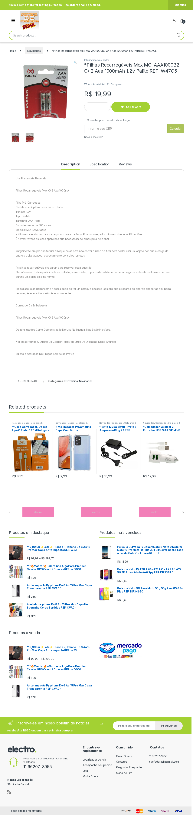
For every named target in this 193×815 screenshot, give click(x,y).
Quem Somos (124, 756)
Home (12, 50)
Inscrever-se (169, 725)
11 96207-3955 (158, 756)
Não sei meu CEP (93, 137)
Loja (85, 770)
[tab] (70, 166)
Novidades (34, 50)
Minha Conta (90, 776)
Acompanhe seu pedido (97, 765)
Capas (71, 423)
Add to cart (133, 107)
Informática (90, 60)
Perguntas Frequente (129, 767)
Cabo (26, 423)
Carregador (117, 423)
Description (70, 164)
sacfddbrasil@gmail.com (164, 761)
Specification (100, 164)
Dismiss (180, 4)
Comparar (117, 84)
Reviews (125, 164)
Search (178, 35)
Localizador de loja (94, 759)
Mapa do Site (124, 773)
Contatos (121, 761)
